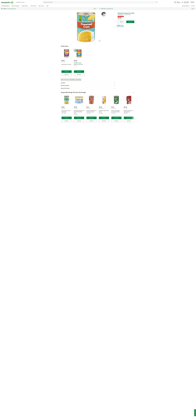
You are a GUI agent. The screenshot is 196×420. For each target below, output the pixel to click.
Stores (193, 5)
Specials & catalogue (15, 5)
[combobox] (100, 2)
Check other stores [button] (120, 26)
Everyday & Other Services (20, 2)
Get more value (33, 5)
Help (47, 5)
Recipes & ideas (25, 5)
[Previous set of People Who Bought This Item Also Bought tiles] (131, 92)
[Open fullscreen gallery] (99, 41)
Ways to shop (41, 5)
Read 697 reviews (128, 14)
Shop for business (185, 5)
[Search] (156, 2)
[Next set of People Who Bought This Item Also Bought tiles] (133, 92)
